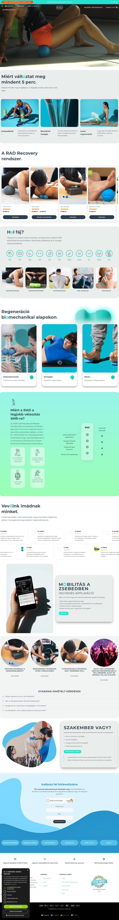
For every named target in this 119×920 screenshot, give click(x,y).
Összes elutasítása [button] (16, 911)
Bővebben (14, 884)
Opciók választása (44, 217)
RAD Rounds (65, 206)
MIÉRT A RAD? (32, 6)
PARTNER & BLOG (8, 10)
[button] (93, 7)
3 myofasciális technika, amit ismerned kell (74, 670)
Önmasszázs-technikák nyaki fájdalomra (44, 670)
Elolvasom (15, 676)
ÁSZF (63, 878)
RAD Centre (7, 206)
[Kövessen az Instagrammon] (113, 2)
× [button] (27, 870)
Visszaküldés (66, 886)
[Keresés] (2, 6)
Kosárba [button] (15, 217)
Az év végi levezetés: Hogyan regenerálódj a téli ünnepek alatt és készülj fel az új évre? (104, 672)
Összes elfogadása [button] (16, 906)
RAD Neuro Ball (94, 206)
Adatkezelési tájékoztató (70, 882)
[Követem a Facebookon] (111, 2)
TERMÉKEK (20, 6)
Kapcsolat (65, 890)
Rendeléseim (47, 878)
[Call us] (116, 2)
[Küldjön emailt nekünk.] (114, 2)
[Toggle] (3, 697)
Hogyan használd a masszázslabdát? (15, 670)
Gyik (63, 893)
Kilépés (45, 886)
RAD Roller (35, 206)
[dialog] (16, 893)
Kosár (45, 882)
